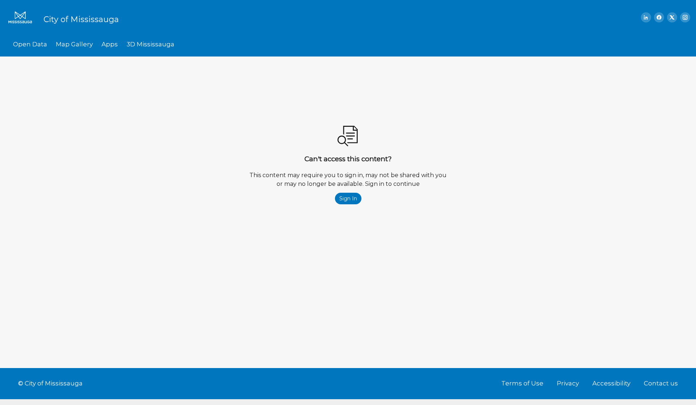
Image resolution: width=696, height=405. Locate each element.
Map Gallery (74, 44)
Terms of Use (522, 383)
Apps (110, 44)
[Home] (22, 17)
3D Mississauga (150, 44)
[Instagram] (685, 17)
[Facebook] (659, 17)
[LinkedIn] (646, 17)
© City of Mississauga (50, 383)
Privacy (568, 383)
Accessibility (611, 383)
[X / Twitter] (672, 17)
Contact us (661, 383)
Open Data (30, 44)
